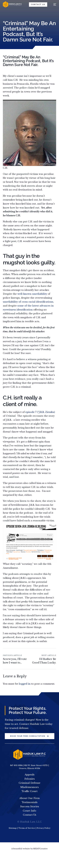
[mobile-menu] (53, 4)
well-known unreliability (32, 293)
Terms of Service (26, 828)
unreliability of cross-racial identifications (28, 301)
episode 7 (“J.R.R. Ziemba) (40, 412)
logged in (24, 683)
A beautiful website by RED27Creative (29, 849)
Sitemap (13, 828)
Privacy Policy (43, 828)
